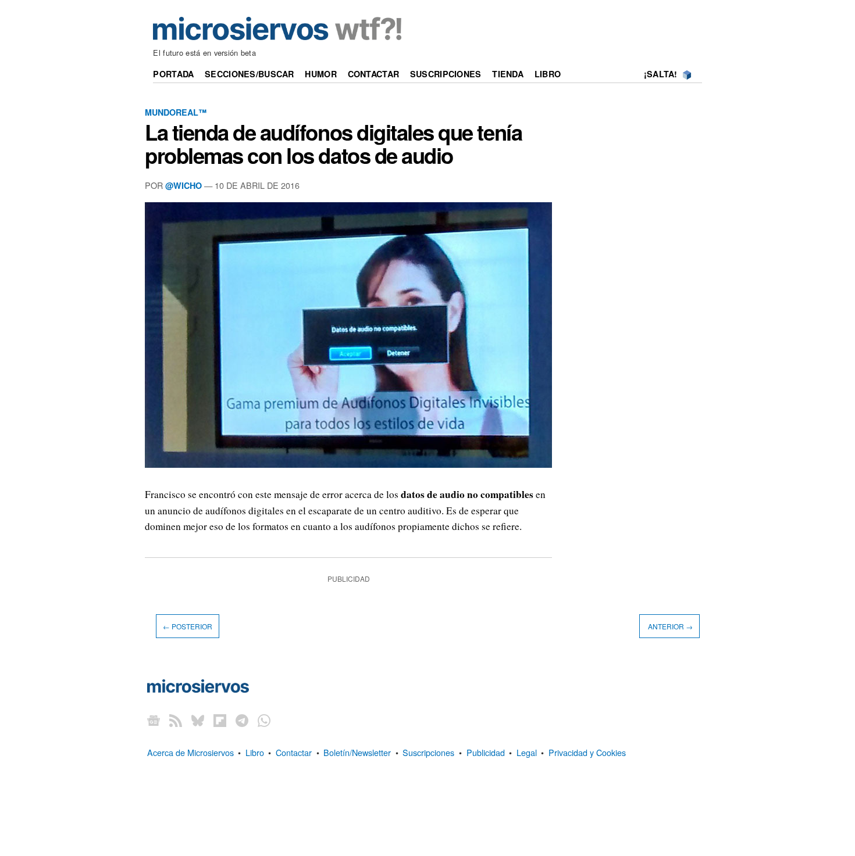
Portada (173, 74)
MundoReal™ (175, 112)
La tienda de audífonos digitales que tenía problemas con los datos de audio (333, 143)
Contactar (374, 74)
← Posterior (187, 626)
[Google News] (153, 720)
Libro (548, 74)
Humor (320, 74)
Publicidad (485, 752)
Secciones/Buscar (249, 74)
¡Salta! (661, 74)
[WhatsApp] (264, 720)
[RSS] (175, 720)
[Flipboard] (219, 720)
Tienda (507, 74)
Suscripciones (446, 74)
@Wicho (183, 185)
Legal (526, 752)
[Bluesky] (197, 720)
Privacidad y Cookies (587, 752)
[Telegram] (242, 720)
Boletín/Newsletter (357, 752)
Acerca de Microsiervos (190, 752)
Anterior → (669, 626)
